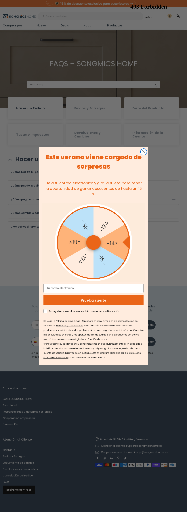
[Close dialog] (143, 152)
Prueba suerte (93, 300)
